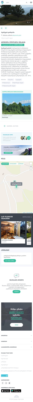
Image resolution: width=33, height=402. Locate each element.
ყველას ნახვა (26, 217)
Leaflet (24, 212)
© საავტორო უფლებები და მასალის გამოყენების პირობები (16, 370)
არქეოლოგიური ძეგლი (7, 38)
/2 (29, 22)
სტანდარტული (5, 163)
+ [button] (30, 167)
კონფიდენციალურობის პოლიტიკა (9, 367)
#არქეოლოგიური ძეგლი (8, 85)
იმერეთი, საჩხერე (12, 35)
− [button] (30, 169)
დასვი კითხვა (11, 260)
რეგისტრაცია (4, 364)
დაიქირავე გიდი (8, 134)
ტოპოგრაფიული (13, 163)
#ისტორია (10, 79)
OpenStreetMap (30, 212)
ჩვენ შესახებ (4, 358)
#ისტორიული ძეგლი (17, 82)
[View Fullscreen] (31, 163)
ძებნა (16, 324)
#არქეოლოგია (6, 82)
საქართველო (4, 355)
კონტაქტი (3, 361)
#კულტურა (18, 79)
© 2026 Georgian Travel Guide (16, 399)
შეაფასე (16, 291)
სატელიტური (20, 163)
